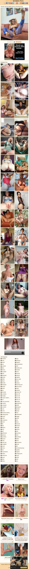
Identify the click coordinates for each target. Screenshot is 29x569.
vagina (18, 451)
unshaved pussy (20, 448)
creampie (4, 405)
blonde (3, 382)
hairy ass (4, 442)
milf (17, 366)
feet (3, 425)
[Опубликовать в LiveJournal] (15, 3)
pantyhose (18, 403)
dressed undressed (6, 412)
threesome (18, 442)
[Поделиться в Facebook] (7, 3)
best (3, 373)
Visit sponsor (18, 41)
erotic (3, 418)
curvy (3, 410)
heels (3, 446)
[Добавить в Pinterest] (17, 3)
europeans (4, 420)
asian (3, 362)
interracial (4, 455)
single (17, 427)
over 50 (18, 395)
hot (3, 449)
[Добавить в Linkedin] (13, 3)
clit (2, 399)
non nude (18, 379)
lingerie (18, 362)
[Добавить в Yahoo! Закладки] (27, 3)
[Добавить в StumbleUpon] (21, 3)
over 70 (18, 399)
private (18, 408)
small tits (18, 433)
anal (3, 360)
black (3, 381)
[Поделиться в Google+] (11, 3)
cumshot (4, 407)
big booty (4, 375)
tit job (17, 444)
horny (3, 448)
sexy (17, 421)
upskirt (17, 449)
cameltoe (4, 394)
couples (4, 403)
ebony (3, 416)
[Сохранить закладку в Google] (9, 3)
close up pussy (5, 401)
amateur (4, 358)
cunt (3, 408)
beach (3, 369)
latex (3, 459)
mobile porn (19, 367)
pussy (17, 410)
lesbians (18, 360)
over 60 (18, 397)
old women (19, 386)
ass (3, 364)
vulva (17, 455)
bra (3, 390)
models (18, 369)
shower (18, 425)
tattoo (17, 438)
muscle (18, 373)
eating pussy (5, 414)
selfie (17, 418)
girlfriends (4, 433)
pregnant (18, 407)
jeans (3, 457)
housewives (5, 451)
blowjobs (4, 384)
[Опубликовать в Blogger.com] (5, 3)
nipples (18, 377)
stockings (18, 436)
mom (17, 371)
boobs (3, 386)
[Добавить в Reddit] (19, 3)
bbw (3, 367)
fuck (3, 429)
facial (3, 421)
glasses (4, 435)
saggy (17, 416)
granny (3, 438)
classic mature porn (6, 397)
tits (17, 446)
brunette (4, 392)
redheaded (19, 414)
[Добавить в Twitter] (25, 3)
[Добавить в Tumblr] (23, 3)
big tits (3, 377)
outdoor (18, 390)
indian (3, 453)
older (17, 388)
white (17, 457)
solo (17, 435)
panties (18, 401)
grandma (4, 436)
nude (17, 381)
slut (17, 431)
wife (17, 459)
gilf (2, 431)
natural (18, 375)
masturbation (19, 364)
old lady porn (19, 384)
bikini (3, 379)
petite (17, 405)
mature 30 (18, 392)
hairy (3, 440)
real (17, 412)
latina (3, 461)
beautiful (4, 371)
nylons (17, 382)
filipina (3, 427)
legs (17, 358)
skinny (17, 429)
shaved (18, 423)
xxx (17, 461)
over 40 (18, 394)
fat (2, 423)
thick (17, 440)
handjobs (4, 444)
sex (17, 420)
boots (3, 388)
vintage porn (19, 453)
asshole (4, 366)
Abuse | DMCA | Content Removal (8, 564)
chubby (4, 395)
